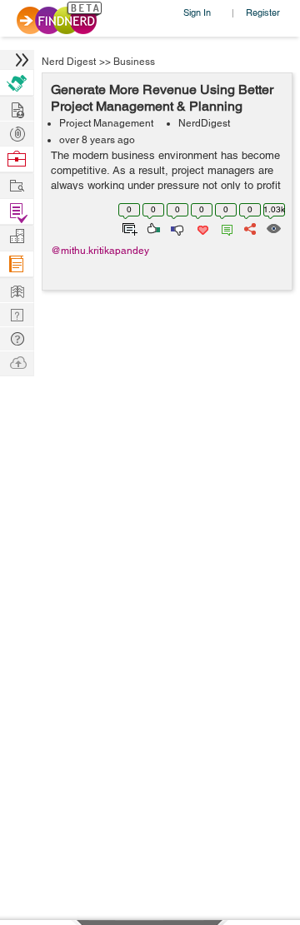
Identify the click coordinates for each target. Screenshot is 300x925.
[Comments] (224, 227)
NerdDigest (204, 123)
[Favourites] (201, 227)
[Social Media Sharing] (248, 227)
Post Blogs (16, 361)
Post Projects (16, 107)
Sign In (197, 12)
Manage (16, 212)
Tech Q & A (16, 313)
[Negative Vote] (176, 227)
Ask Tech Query (16, 337)
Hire (16, 83)
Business (134, 61)
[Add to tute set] (128, 227)
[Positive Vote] (152, 227)
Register (263, 12)
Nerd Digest (69, 61)
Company (16, 236)
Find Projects (16, 184)
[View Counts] (272, 227)
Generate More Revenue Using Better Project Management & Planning (162, 98)
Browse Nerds (16, 132)
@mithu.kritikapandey (100, 250)
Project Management (106, 123)
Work (16, 159)
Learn (16, 264)
